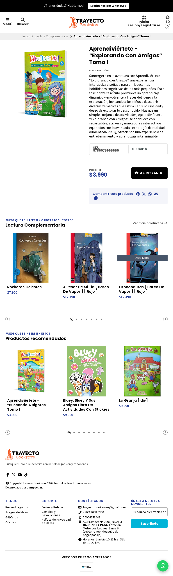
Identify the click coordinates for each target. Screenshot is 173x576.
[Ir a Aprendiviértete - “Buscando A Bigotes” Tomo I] (30, 371)
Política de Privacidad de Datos (56, 521)
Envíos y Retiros (52, 507)
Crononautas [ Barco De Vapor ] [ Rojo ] (141, 289)
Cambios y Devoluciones (51, 513)
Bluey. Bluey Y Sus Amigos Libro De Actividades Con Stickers (86, 405)
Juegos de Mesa (16, 512)
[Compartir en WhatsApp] (150, 194)
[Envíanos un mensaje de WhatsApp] (162, 566)
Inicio (26, 36)
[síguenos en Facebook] (7, 474)
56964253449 (91, 517)
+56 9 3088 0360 (93, 512)
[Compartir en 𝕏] (144, 194)
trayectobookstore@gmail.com (104, 507)
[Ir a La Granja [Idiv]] (142, 371)
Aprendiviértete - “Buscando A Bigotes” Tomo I (27, 405)
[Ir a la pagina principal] (86, 22)
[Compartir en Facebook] (138, 194)
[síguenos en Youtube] (20, 474)
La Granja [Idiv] (133, 400)
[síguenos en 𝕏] (13, 474)
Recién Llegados (16, 507)
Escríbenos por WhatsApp (108, 6)
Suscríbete (149, 524)
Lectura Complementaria (51, 36)
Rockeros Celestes (24, 287)
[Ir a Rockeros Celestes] (30, 258)
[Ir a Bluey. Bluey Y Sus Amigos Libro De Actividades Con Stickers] (86, 371)
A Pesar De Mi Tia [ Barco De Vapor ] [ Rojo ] (86, 289)
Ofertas (10, 522)
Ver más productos (148, 223)
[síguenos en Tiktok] (26, 474)
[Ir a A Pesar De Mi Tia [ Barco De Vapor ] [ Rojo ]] (86, 258)
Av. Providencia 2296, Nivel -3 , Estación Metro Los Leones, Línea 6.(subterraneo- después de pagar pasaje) (102, 528)
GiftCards (11, 517)
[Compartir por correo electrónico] (156, 194)
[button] (96, 198)
